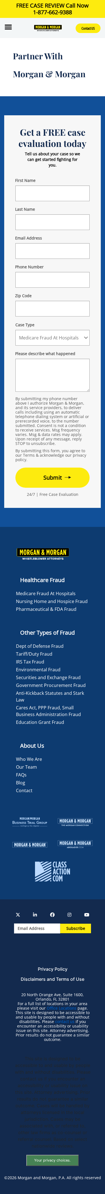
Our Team (26, 767)
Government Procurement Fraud (51, 685)
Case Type (24, 324)
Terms (29, 455)
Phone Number (29, 266)
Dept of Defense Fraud (40, 646)
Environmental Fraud (38, 670)
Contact (24, 790)
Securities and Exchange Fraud (48, 677)
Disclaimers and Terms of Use (52, 979)
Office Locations (61, 1008)
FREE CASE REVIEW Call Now (52, 9)
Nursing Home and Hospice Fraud (52, 601)
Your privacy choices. (52, 1160)
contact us (64, 1021)
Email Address (28, 238)
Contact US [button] (88, 28)
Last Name (25, 209)
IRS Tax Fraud (30, 662)
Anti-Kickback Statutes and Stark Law (50, 696)
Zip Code (23, 295)
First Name (25, 180)
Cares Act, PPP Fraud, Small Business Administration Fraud (48, 711)
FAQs (21, 775)
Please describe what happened (45, 353)
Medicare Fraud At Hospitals (46, 593)
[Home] (48, 28)
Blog (20, 783)
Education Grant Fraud (40, 722)
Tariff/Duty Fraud (34, 654)
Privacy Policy (52, 969)
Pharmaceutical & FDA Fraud (46, 609)
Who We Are (29, 759)
